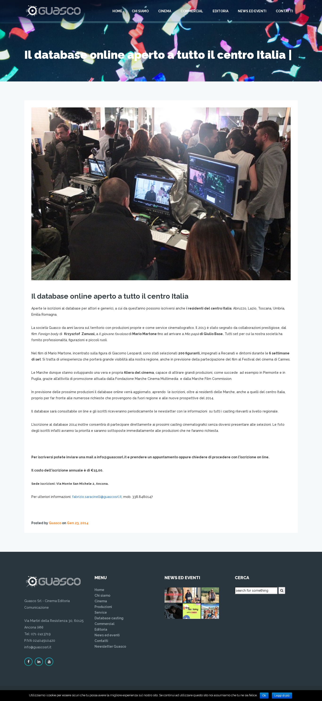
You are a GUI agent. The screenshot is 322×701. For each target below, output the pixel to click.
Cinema (164, 11)
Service (101, 612)
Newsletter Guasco (110, 646)
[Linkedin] (39, 662)
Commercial (192, 11)
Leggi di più (281, 695)
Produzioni (103, 607)
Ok (264, 695)
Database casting (109, 618)
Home (117, 11)
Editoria (220, 11)
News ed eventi (252, 11)
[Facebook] (28, 662)
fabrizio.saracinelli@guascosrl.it (97, 497)
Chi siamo (140, 11)
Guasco (55, 523)
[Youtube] (49, 662)
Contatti (284, 11)
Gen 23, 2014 (77, 523)
